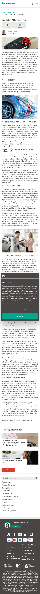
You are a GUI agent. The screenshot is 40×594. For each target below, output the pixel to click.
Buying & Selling (7, 488)
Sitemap (24, 556)
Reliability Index (7, 499)
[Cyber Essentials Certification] (30, 566)
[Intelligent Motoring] (18, 566)
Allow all (20, 316)
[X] (8, 534)
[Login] (32, 3)
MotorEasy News (8, 505)
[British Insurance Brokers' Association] (8, 566)
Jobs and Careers (28, 559)
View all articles (8, 470)
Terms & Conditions (29, 545)
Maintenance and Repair (10, 496)
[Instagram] (20, 534)
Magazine (11, 12)
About (9, 545)
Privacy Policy (27, 550)
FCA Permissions (28, 553)
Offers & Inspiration (9, 511)
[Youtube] (31, 534)
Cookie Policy (26, 548)
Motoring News (7, 508)
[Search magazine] (36, 478)
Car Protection (7, 493)
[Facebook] (14, 534)
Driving (4, 502)
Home (4, 12)
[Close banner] (37, 275)
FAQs (9, 550)
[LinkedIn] (25, 534)
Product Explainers (8, 485)
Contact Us (11, 548)
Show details (29, 310)
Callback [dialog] (16, 526)
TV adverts (6, 491)
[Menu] (37, 3)
